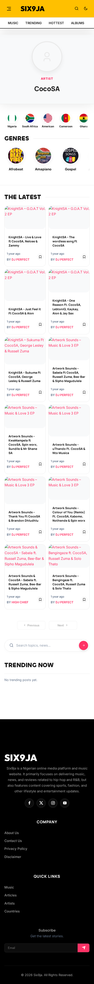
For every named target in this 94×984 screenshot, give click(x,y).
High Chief (20, 602)
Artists (9, 903)
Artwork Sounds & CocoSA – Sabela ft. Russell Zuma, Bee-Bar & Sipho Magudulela (25, 582)
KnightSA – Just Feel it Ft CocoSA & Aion (25, 311)
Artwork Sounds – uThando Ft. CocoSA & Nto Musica (68, 449)
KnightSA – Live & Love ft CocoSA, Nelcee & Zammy (25, 241)
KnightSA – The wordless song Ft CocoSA (64, 241)
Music (9, 887)
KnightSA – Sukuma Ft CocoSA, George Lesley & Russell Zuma (25, 377)
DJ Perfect (21, 259)
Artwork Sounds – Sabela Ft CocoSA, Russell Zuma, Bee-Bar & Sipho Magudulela (68, 374)
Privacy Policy (15, 849)
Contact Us (13, 841)
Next (60, 625)
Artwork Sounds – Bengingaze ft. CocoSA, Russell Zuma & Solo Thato (68, 582)
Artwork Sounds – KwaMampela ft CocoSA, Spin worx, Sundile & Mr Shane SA (23, 444)
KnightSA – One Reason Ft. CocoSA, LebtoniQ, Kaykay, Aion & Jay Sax (66, 307)
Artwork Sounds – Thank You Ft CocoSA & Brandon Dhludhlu (24, 516)
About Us (11, 833)
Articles (10, 895)
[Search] (76, 9)
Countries (12, 911)
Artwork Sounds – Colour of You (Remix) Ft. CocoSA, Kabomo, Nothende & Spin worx (68, 514)
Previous (33, 625)
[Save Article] (40, 257)
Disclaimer (12, 857)
